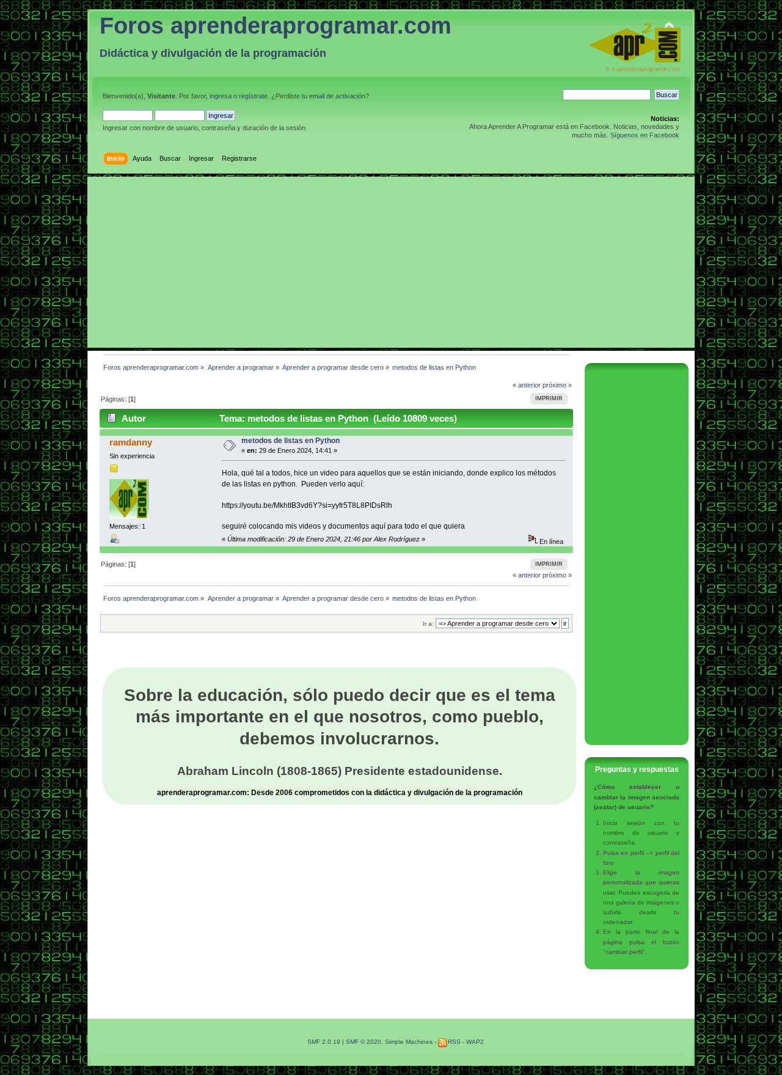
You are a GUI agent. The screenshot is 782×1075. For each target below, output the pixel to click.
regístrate (253, 96)
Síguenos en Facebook (644, 135)
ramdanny (130, 442)
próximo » (557, 385)
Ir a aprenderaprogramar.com (643, 69)
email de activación (337, 96)
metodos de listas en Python (290, 440)
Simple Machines (409, 1041)
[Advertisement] (391, 262)
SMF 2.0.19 (323, 1041)
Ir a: (428, 623)
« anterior (527, 385)
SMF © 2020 (363, 1041)
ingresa (221, 96)
